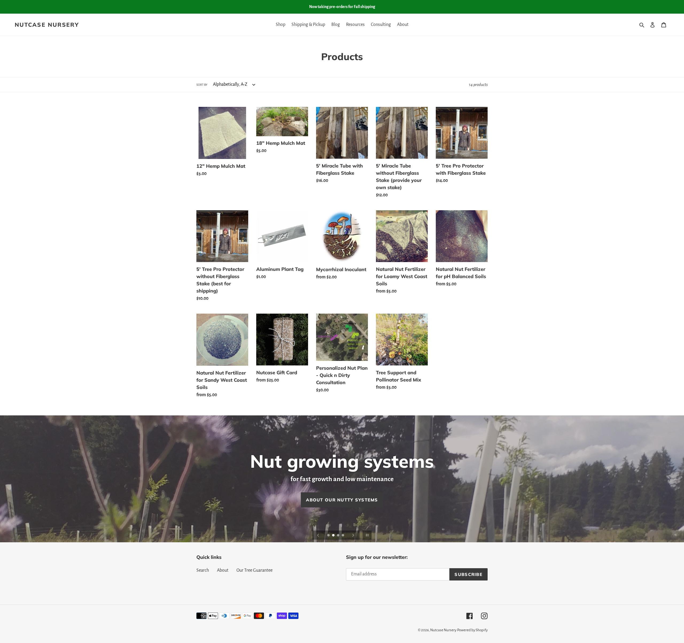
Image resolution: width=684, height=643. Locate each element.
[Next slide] (353, 535)
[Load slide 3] (338, 535)
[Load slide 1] (329, 535)
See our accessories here (342, 499)
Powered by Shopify (472, 630)
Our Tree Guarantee (254, 570)
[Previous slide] (318, 535)
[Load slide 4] (343, 535)
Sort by (201, 84)
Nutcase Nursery (47, 24)
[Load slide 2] (333, 535)
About (222, 570)
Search (202, 570)
